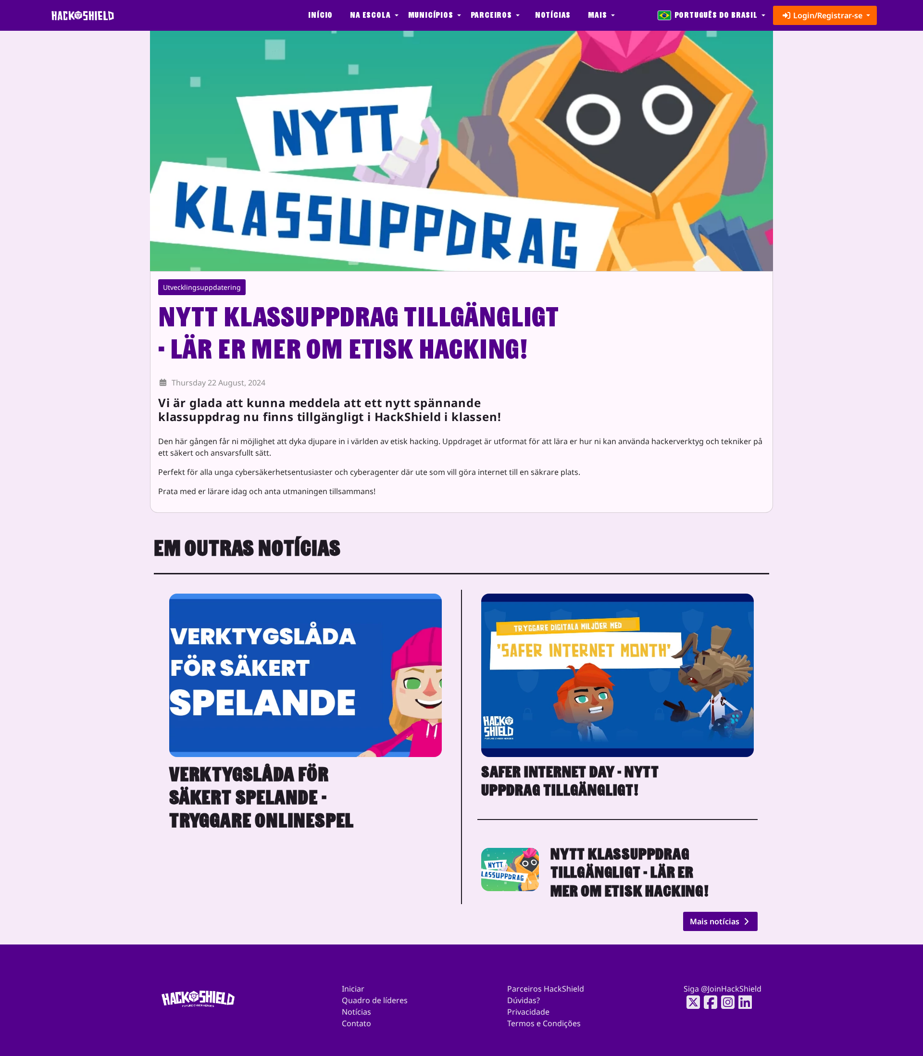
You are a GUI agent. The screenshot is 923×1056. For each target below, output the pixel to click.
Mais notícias (715, 921)
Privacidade (528, 1011)
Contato (356, 1023)
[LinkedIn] (742, 1002)
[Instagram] (725, 1002)
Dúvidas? (523, 1000)
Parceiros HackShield (545, 988)
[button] (373, 15)
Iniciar (353, 988)
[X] (690, 1002)
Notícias (553, 15)
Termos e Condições (544, 1023)
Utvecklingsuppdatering (202, 287)
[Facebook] (707, 1002)
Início (320, 15)
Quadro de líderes (375, 1000)
